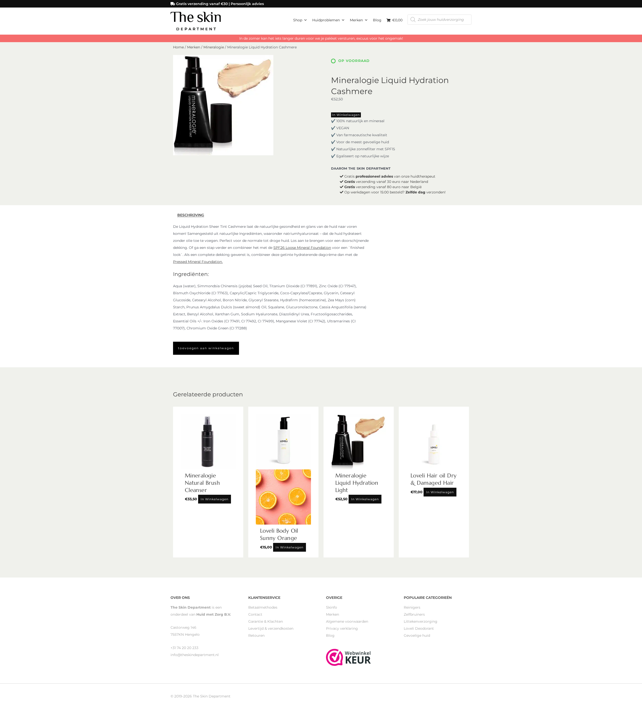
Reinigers (412, 607)
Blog (377, 20)
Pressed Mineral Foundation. (198, 261)
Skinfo (331, 607)
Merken (356, 20)
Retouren (256, 635)
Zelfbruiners (414, 614)
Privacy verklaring (342, 628)
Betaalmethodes (262, 607)
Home (178, 47)
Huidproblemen (326, 20)
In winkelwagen (346, 115)
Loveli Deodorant (419, 628)
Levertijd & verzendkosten (270, 628)
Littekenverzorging (420, 621)
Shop (297, 20)
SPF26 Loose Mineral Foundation (302, 247)
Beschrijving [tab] (190, 215)
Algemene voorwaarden (347, 621)
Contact (255, 614)
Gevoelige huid (417, 635)
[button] (206, 348)
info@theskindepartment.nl (195, 655)
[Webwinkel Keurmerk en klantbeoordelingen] (348, 657)
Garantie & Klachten (265, 621)
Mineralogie (213, 47)
